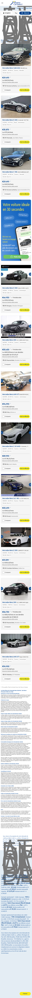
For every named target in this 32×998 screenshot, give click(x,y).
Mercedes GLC (12, 827)
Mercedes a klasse (19, 827)
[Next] (30, 54)
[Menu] (2, 3)
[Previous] (2, 54)
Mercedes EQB (6, 827)
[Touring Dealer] (16, 3)
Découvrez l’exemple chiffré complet (10, 82)
